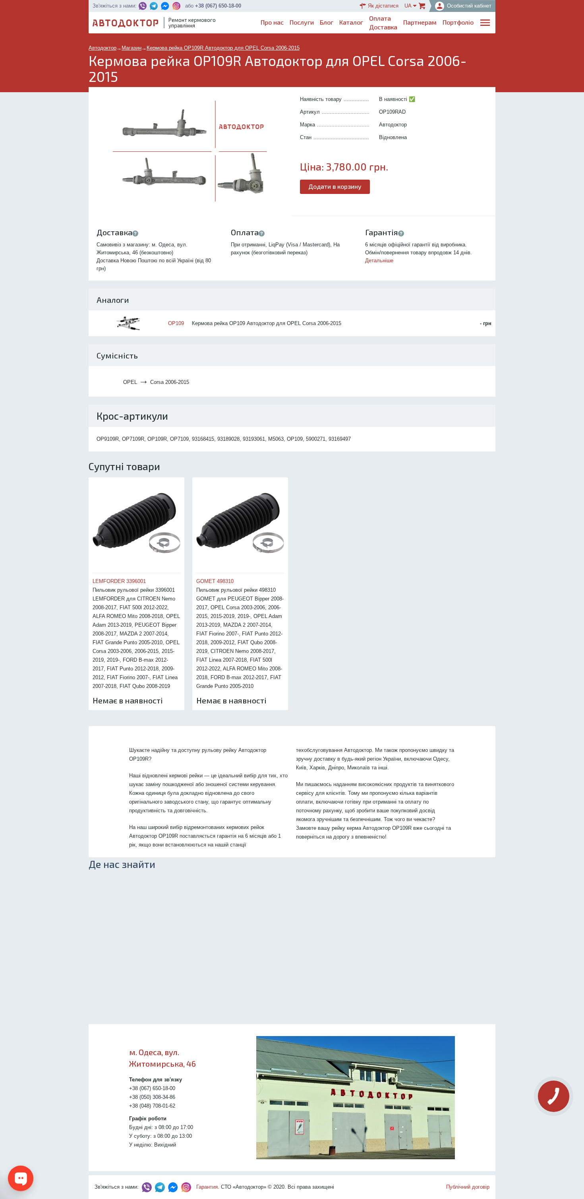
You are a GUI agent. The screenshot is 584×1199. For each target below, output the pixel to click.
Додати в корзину (335, 186)
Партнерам (420, 22)
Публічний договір (467, 1187)
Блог (326, 22)
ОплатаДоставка (383, 22)
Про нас (272, 22)
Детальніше (379, 260)
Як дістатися (383, 6)
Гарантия (207, 1187)
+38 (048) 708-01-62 (152, 1106)
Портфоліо (458, 22)
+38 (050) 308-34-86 (152, 1097)
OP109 (176, 323)
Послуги (302, 22)
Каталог (351, 22)
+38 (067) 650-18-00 (218, 6)
